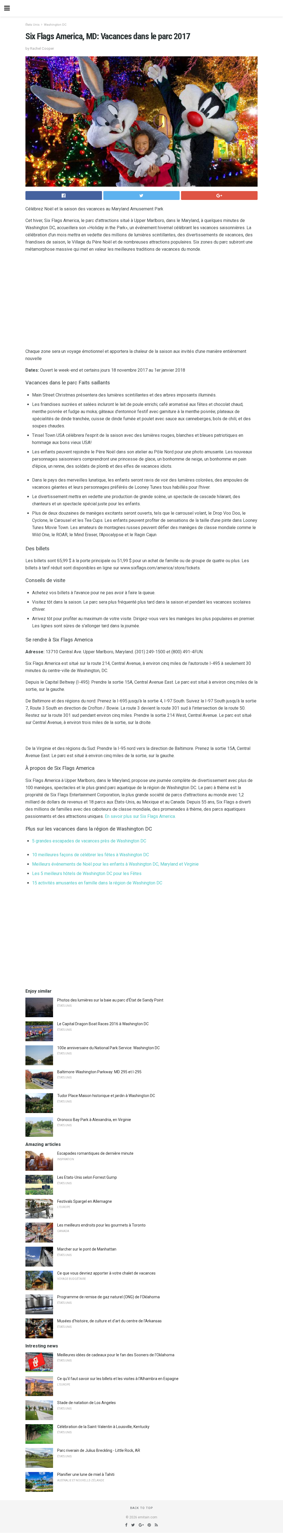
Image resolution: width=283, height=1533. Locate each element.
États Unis (32, 25)
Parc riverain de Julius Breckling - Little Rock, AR (98, 1450)
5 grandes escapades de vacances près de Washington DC (89, 841)
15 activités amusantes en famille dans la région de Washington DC (97, 883)
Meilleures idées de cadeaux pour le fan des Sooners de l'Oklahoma (115, 1355)
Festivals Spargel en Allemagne (84, 1201)
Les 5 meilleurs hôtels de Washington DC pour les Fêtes (87, 873)
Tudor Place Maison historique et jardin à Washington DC (106, 1095)
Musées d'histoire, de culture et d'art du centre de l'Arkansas (109, 1321)
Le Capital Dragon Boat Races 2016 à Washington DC (103, 1024)
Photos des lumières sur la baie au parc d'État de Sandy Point (110, 1000)
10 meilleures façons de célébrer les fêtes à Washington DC (90, 854)
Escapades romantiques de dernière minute (95, 1153)
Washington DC (55, 25)
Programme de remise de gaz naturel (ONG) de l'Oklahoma (108, 1297)
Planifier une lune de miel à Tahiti (85, 1474)
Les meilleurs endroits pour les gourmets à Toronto (101, 1225)
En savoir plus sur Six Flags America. (140, 816)
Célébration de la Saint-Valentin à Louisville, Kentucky (103, 1426)
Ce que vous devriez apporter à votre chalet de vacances (106, 1273)
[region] (141, 301)
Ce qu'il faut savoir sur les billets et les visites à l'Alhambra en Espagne (118, 1378)
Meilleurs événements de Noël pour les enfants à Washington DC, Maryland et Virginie (115, 864)
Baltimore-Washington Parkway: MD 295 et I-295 (99, 1072)
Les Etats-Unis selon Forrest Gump (87, 1177)
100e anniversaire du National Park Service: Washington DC (108, 1048)
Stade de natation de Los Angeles (86, 1402)
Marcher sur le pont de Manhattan (86, 1249)
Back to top (141, 1508)
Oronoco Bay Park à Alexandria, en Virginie (94, 1119)
